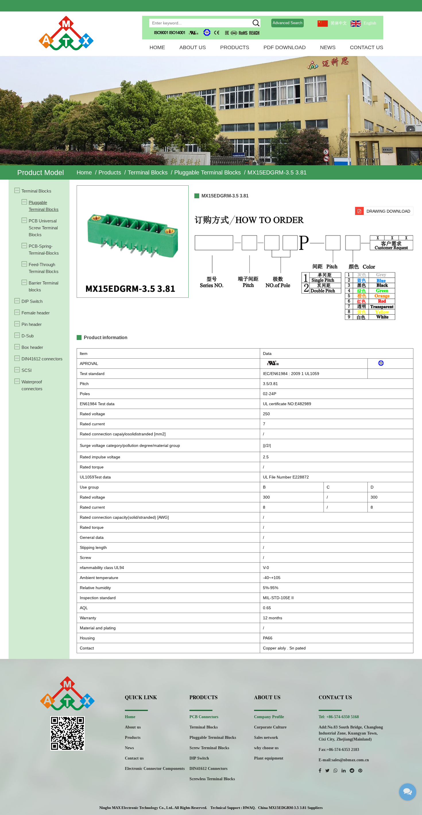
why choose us (266, 748)
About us (133, 727)
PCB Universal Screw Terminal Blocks (43, 227)
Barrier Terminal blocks (43, 286)
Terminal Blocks (148, 172)
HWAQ (249, 808)
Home (157, 47)
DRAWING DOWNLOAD (388, 211)
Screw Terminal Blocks (209, 748)
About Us (192, 47)
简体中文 (339, 23)
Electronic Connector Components (155, 768)
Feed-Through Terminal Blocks (44, 268)
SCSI (27, 370)
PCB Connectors (203, 717)
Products (234, 47)
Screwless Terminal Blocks (212, 779)
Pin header (32, 324)
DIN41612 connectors (42, 358)
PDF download (285, 47)
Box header (32, 347)
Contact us (134, 758)
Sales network (266, 737)
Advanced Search (287, 23)
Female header (36, 312)
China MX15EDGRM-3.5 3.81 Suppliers (290, 808)
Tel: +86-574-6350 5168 (339, 717)
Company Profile (269, 717)
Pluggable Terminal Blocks (207, 172)
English (370, 23)
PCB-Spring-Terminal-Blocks (44, 249)
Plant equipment (268, 758)
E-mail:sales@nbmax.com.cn (344, 760)
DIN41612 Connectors (208, 768)
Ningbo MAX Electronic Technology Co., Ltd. (136, 808)
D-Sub (28, 335)
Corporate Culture (270, 727)
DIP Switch (32, 301)
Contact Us (366, 47)
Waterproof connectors (32, 385)
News (328, 47)
